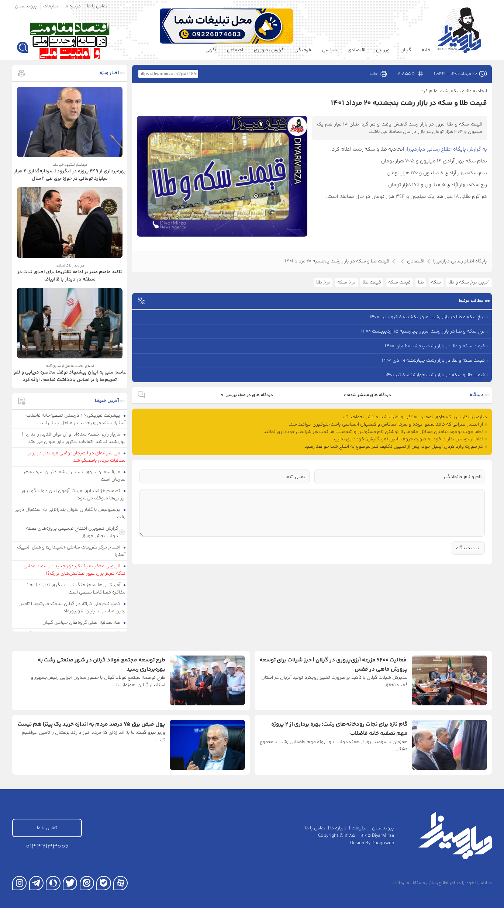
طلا (421, 282)
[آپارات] (120, 883)
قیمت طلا (372, 282)
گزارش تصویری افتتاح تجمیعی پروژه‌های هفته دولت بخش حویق (72, 532)
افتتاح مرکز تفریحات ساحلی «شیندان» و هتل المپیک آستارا (71, 551)
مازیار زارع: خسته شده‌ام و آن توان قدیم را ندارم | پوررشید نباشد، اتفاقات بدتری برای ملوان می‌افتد (74, 438)
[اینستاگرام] (19, 883)
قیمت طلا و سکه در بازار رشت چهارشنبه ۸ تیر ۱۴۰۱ (435, 375)
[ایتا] (87, 883)
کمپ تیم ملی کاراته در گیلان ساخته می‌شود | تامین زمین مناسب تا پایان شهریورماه (72, 607)
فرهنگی (302, 50)
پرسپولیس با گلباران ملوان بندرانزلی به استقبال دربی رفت (70, 513)
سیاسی (329, 50)
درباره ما (73, 6)
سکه (436, 282)
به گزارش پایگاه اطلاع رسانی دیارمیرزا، (446, 149)
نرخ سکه (346, 282)
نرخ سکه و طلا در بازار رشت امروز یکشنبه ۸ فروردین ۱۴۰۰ (427, 317)
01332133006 (47, 846)
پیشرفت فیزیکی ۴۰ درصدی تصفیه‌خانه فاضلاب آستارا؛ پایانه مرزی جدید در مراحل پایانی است (76, 419)
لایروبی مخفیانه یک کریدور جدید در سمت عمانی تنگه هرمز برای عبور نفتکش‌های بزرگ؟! (75, 570)
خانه (426, 50)
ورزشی (383, 50)
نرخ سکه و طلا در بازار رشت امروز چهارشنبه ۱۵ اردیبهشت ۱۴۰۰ (423, 331)
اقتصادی (356, 50)
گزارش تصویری (269, 50)
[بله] (103, 883)
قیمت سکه (399, 282)
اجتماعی (235, 50)
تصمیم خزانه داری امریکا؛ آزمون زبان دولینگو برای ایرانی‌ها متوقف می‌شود (74, 494)
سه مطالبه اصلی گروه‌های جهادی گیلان (81, 622)
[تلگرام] (36, 883)
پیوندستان (26, 6)
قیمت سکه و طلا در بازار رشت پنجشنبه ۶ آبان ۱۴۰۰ (435, 346)
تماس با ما (97, 6)
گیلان (405, 50)
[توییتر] (70, 883)
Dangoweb (383, 843)
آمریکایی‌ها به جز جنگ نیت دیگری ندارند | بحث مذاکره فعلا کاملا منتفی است (75, 588)
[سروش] (53, 883)
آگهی (211, 50)
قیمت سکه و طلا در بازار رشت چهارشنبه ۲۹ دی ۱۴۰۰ (433, 360)
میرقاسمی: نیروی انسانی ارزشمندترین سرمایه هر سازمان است (74, 475)
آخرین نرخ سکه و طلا (469, 282)
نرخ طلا (323, 282)
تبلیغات (50, 6)
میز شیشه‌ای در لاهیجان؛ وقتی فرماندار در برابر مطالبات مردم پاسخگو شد (77, 457)
